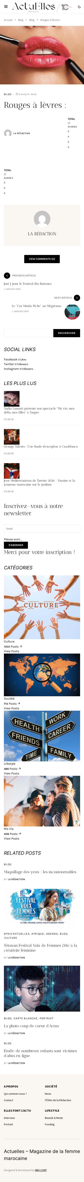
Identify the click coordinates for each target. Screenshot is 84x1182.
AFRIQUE (37, 933)
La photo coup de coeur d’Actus (31, 1026)
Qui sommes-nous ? (15, 1093)
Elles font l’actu (17, 1110)
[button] (6, 6)
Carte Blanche (26, 1018)
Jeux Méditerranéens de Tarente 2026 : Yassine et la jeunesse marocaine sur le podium (39, 482)
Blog (20, 20)
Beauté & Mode (54, 1118)
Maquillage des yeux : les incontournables (40, 872)
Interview (9, 1118)
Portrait (47, 1018)
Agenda (52, 933)
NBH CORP (41, 1170)
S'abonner (16, 545)
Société (51, 1086)
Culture (10, 938)
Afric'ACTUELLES (16, 933)
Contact (8, 1100)
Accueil (8, 20)
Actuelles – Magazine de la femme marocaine (42, 1154)
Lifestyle (52, 1110)
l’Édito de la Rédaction (58, 1100)
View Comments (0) (42, 259)
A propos (11, 1086)
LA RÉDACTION (21, 133)
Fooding (50, 1124)
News (48, 1093)
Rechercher (66, 333)
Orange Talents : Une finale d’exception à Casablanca (41, 446)
